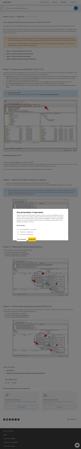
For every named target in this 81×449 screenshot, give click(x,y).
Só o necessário (21, 239)
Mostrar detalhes (21, 225)
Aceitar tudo (32, 239)
